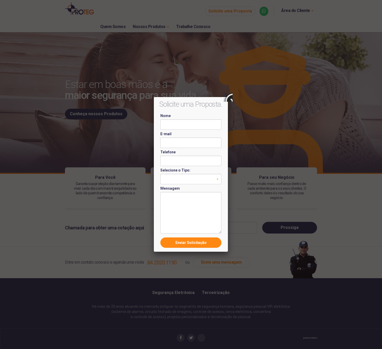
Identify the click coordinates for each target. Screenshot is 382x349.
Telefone (168, 152)
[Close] (228, 97)
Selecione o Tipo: (175, 170)
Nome (165, 116)
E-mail (166, 134)
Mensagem (170, 188)
